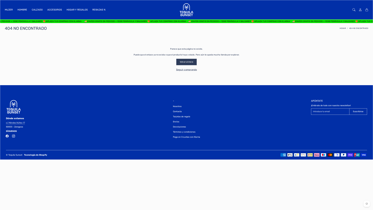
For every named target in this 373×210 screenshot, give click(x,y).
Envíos (176, 121)
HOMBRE (22, 9)
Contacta (177, 111)
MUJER (9, 9)
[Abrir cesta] (367, 10)
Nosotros (177, 106)
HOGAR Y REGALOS (77, 9)
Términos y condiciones (184, 132)
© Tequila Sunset (14, 155)
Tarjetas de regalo (181, 116)
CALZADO (37, 9)
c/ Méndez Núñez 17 (15, 122)
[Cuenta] (360, 10)
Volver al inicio (186, 62)
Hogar (343, 28)
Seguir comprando (186, 69)
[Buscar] (354, 10)
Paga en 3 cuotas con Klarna (186, 137)
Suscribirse (358, 111)
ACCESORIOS (54, 9)
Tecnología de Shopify (35, 155)
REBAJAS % (98, 9)
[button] (7, 136)
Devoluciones (179, 127)
